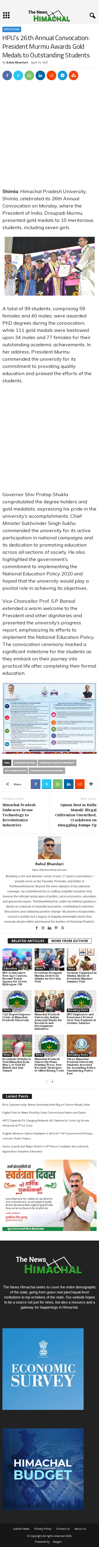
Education (11, 29)
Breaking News (78, 1010)
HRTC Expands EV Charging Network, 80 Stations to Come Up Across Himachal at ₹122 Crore (45, 1123)
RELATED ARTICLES (28, 941)
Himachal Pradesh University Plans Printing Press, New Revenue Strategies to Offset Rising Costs (49, 1065)
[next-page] (52, 1081)
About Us (80, 1528)
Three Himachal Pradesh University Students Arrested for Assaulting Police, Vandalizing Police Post (81, 1066)
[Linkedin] (40, 75)
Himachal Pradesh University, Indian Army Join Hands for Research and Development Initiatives (48, 1021)
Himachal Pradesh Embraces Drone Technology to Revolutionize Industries (19, 815)
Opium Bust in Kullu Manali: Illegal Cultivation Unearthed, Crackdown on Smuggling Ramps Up (76, 815)
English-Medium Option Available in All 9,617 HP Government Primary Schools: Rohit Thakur (47, 1136)
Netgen (57, 1541)
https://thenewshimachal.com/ (49, 869)
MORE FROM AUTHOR (69, 941)
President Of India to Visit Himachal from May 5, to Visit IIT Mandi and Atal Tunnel (16, 1065)
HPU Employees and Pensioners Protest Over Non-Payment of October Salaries (81, 1019)
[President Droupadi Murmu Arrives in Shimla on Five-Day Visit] (49, 959)
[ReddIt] (51, 75)
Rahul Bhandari (17, 62)
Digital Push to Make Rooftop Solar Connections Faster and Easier (44, 1112)
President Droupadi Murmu (46, 770)
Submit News (21, 1528)
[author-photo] (49, 847)
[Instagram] (43, 928)
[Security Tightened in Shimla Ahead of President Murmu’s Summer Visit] (82, 959)
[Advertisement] (49, 136)
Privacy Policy (42, 1528)
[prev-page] (46, 1081)
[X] (18, 75)
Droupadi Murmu (24, 762)
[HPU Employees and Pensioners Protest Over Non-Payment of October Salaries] (82, 1001)
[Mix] (73, 75)
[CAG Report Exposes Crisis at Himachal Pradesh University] (17, 1001)
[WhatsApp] (29, 75)
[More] (91, 784)
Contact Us (63, 1528)
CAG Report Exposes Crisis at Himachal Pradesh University (16, 1017)
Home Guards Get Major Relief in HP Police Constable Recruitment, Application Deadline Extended (45, 1149)
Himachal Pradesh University (57, 762)
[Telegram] (62, 75)
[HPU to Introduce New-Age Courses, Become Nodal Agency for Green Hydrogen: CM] (17, 959)
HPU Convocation (15, 770)
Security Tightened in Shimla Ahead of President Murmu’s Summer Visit (82, 977)
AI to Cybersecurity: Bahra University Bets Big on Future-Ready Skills (46, 1104)
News (39, 968)
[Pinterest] (56, 928)
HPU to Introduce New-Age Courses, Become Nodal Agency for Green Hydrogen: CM (14, 978)
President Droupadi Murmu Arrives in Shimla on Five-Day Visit (48, 977)
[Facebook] (7, 75)
